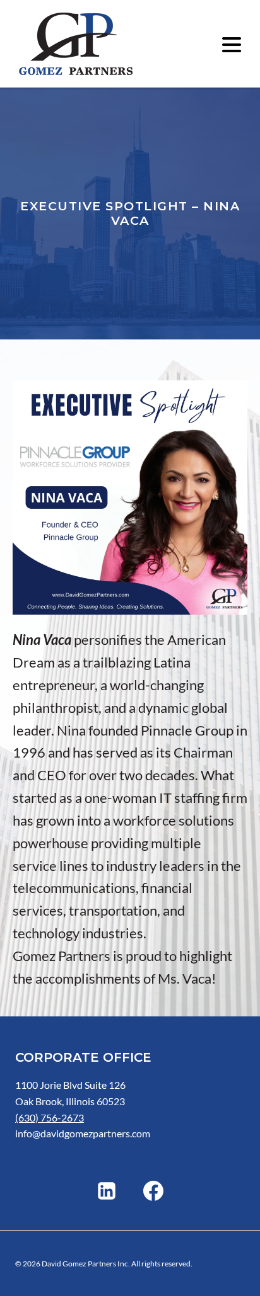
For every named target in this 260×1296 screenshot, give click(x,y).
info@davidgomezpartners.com (82, 1133)
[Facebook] (153, 1191)
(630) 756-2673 (49, 1117)
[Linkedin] (106, 1191)
